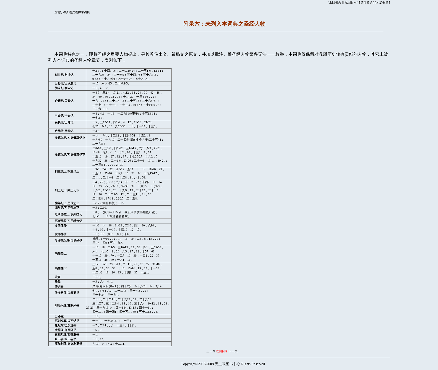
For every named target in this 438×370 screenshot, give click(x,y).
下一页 (233, 351)
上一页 (210, 351)
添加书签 (382, 2)
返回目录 (351, 2)
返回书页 (335, 2)
